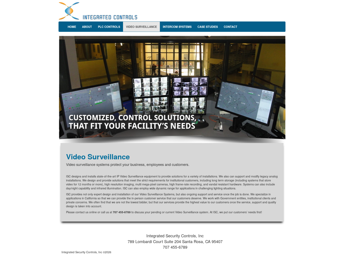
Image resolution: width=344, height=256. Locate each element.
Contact (230, 27)
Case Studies (207, 27)
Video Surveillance (141, 27)
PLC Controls (109, 27)
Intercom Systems (177, 27)
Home (72, 27)
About (87, 27)
